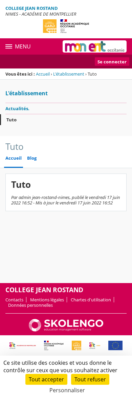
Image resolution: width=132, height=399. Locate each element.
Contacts (14, 299)
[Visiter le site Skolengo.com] (66, 330)
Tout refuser (90, 379)
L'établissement (68, 74)
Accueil (43, 74)
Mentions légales (47, 299)
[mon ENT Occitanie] (95, 46)
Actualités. (17, 108)
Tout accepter (46, 379)
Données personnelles (30, 305)
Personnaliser (67, 390)
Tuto (11, 120)
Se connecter (112, 62)
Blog (32, 158)
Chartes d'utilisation (91, 299)
